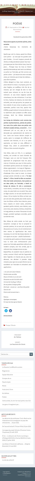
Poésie (4, 397)
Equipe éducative (7, 375)
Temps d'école (10, 325)
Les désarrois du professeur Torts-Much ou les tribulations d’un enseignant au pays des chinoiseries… (16, 420)
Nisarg (29, 473)
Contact (5, 475)
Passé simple (6, 382)
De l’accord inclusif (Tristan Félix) (12, 426)
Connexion (28, 476)
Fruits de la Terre (7, 389)
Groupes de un (6, 378)
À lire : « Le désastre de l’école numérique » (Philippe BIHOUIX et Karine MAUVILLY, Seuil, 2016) (16, 438)
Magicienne (6, 371)
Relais (4, 386)
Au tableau (5, 393)
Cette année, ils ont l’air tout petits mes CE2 (16, 401)
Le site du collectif (8, 460)
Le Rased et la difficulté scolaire (12, 367)
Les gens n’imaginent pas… (11, 404)
